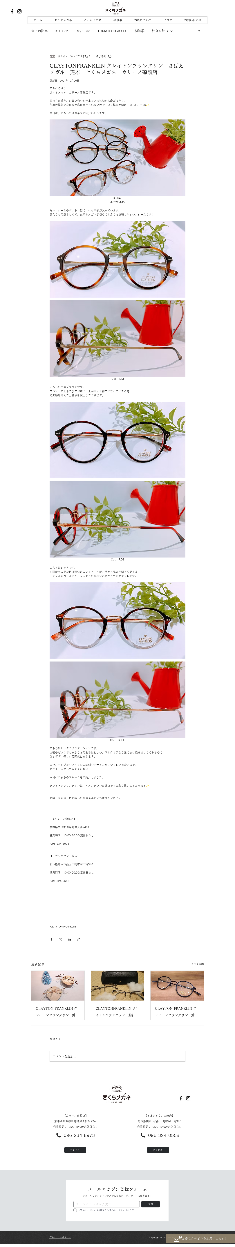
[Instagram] (19, 11)
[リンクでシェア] (78, 939)
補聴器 (139, 31)
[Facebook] (12, 11)
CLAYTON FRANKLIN (63, 926)
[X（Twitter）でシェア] (60, 939)
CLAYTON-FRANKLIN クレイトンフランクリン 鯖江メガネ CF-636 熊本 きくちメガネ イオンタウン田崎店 (57, 1012)
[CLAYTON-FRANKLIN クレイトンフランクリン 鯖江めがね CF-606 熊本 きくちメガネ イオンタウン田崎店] (177, 986)
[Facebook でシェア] (51, 939)
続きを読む (160, 31)
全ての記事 (39, 31)
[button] (199, 31)
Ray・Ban (83, 31)
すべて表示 (197, 963)
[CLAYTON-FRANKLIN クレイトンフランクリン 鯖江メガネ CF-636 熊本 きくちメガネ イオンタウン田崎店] (57, 986)
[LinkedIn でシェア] (69, 939)
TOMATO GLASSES (112, 31)
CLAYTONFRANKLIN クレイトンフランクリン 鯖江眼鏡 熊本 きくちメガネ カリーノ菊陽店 (117, 1012)
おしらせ (61, 31)
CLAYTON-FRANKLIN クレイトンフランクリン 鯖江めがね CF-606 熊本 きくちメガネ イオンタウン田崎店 (176, 1012)
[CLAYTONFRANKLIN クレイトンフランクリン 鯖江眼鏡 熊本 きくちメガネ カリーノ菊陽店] (117, 986)
